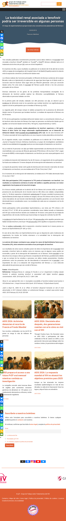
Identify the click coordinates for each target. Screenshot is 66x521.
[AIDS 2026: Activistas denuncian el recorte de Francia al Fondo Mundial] (17, 317)
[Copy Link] (1, 51)
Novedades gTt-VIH (13, 439)
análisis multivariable (15, 128)
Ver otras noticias (33, 50)
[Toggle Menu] (64, 9)
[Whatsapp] (1, 44)
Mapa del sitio (14, 498)
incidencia (5, 103)
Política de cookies (51, 498)
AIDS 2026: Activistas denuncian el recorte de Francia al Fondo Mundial (14, 324)
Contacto (5, 498)
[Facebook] (1, 38)
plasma (61, 274)
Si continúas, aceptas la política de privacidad (20, 441)
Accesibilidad (19, 501)
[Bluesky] (1, 35)
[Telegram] (1, 47)
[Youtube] (38, 461)
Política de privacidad (36, 498)
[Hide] (0, 57)
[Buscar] (59, 4)
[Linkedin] (1, 41)
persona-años (40, 219)
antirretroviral (35, 194)
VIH (23, 64)
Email (6, 428)
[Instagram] (33, 461)
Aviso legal (23, 498)
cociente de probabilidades (29, 133)
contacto (20, 420)
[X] (1, 31)
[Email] (1, 54)
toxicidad (57, 60)
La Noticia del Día (12, 435)
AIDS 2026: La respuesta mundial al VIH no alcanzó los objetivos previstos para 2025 (48, 375)
